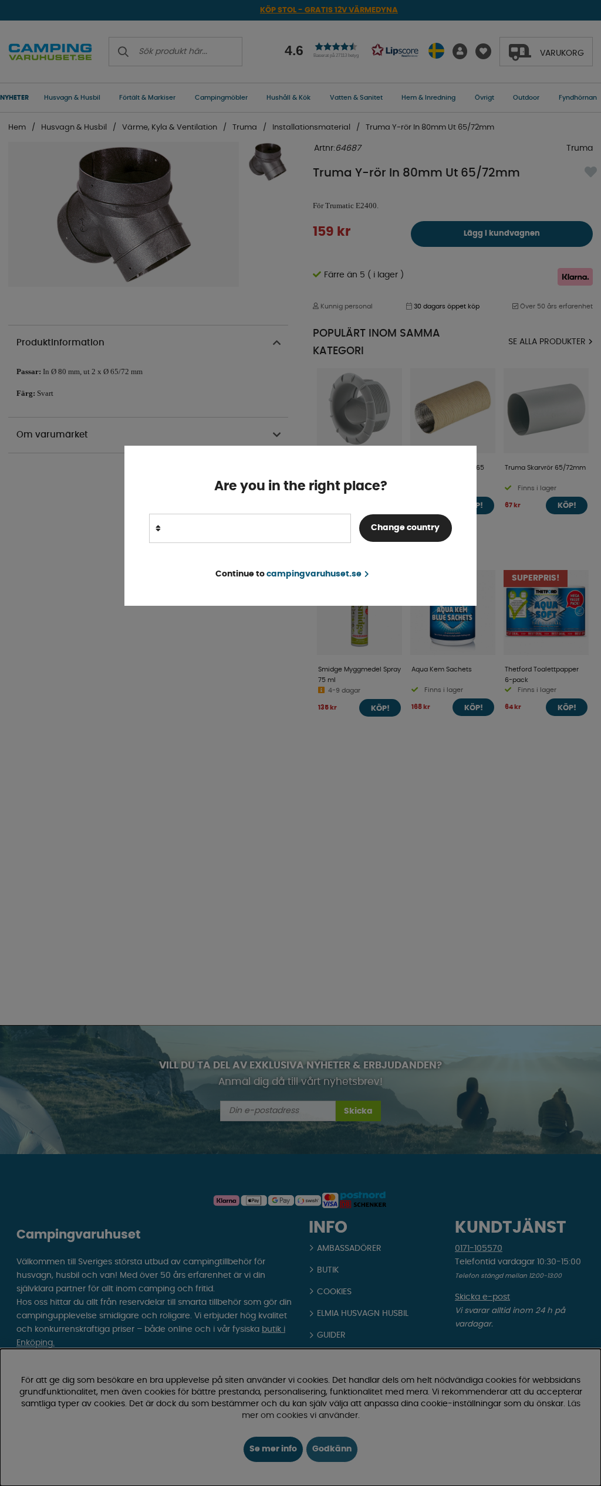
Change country (405, 528)
